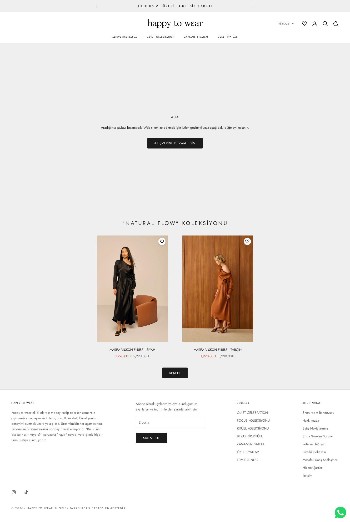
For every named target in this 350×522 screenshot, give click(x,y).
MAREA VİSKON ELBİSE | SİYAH (132, 349)
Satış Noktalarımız (315, 428)
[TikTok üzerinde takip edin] (26, 492)
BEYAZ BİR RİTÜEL (250, 436)
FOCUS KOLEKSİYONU (253, 420)
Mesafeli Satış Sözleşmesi (321, 459)
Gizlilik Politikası (314, 452)
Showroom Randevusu (318, 412)
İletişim (307, 475)
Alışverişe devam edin (174, 143)
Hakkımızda (311, 420)
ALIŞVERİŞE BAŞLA (124, 37)
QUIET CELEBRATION (161, 37)
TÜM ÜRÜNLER (247, 459)
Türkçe (284, 24)
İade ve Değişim (314, 444)
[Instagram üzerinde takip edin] (13, 492)
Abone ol (151, 438)
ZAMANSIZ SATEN (196, 37)
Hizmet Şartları (313, 467)
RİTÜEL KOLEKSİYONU (253, 428)
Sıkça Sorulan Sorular (318, 436)
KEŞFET (175, 373)
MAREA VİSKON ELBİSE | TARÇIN (218, 349)
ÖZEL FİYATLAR (228, 37)
